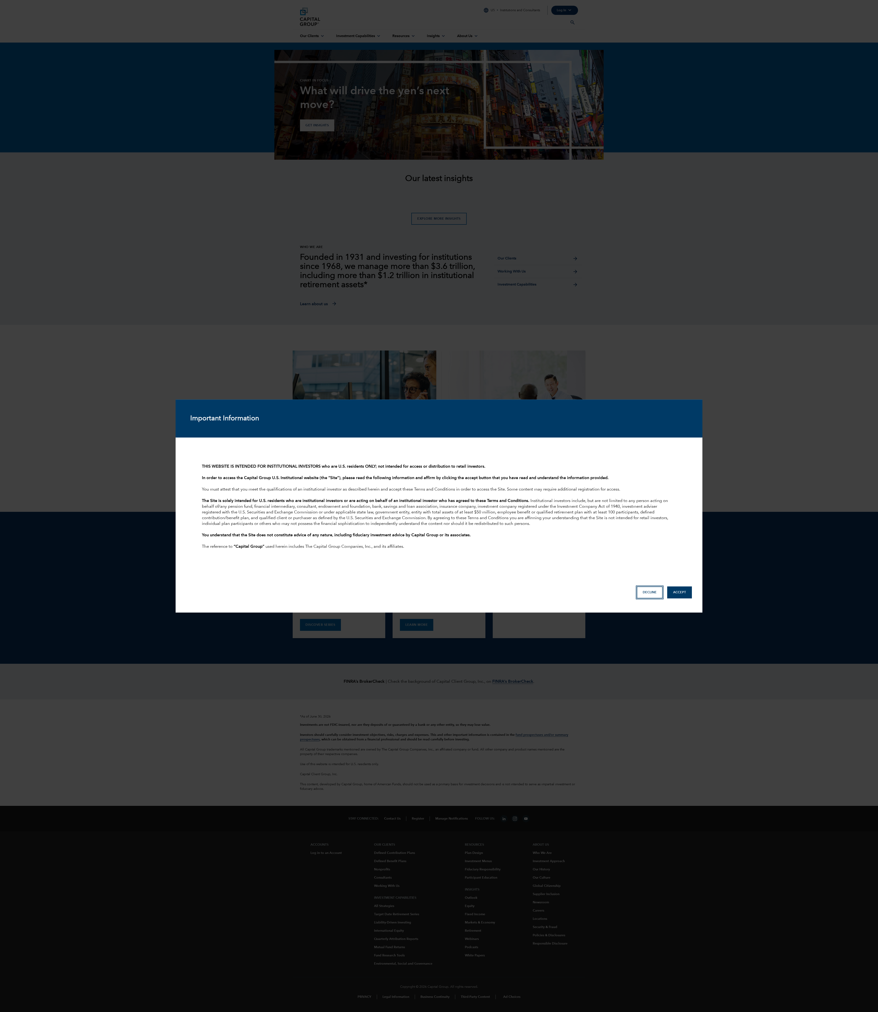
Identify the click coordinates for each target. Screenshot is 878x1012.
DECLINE (650, 592)
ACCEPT (679, 592)
